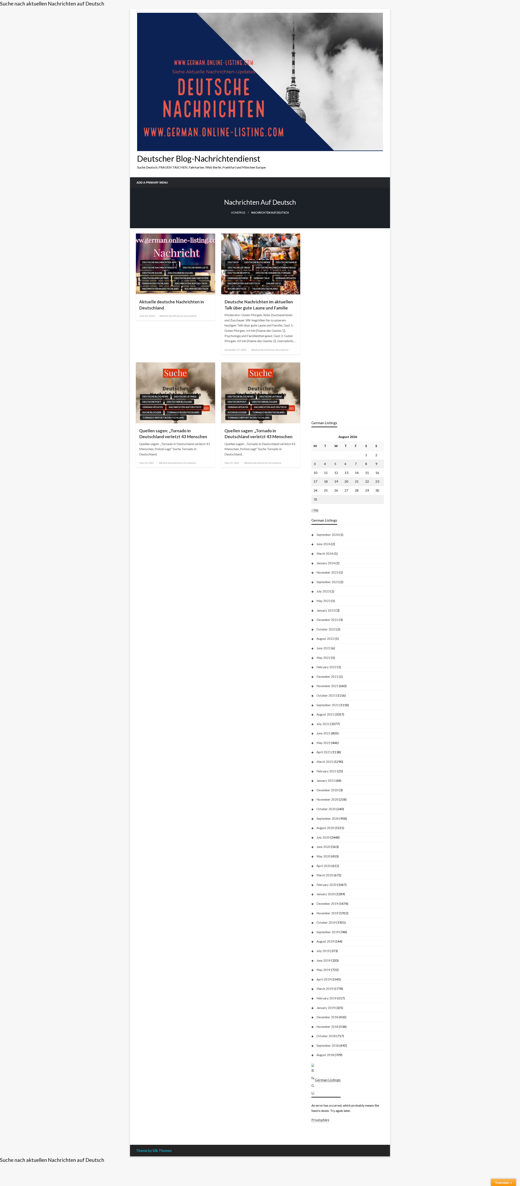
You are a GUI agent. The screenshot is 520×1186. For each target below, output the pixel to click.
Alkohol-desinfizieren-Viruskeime (178, 315)
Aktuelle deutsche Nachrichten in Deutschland (171, 304)
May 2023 (323, 601)
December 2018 (327, 1017)
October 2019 (326, 922)
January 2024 (325, 563)
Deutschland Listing (155, 278)
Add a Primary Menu (152, 182)
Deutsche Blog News (257, 262)
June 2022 (323, 648)
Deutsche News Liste (195, 267)
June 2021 (323, 733)
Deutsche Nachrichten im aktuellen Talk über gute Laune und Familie (258, 304)
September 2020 (327, 818)
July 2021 (323, 724)
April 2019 (323, 979)
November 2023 (327, 572)
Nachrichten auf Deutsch (191, 283)
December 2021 (327, 676)
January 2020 (325, 894)
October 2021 (326, 695)
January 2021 (325, 780)
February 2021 (326, 771)
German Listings (238, 278)
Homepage (238, 212)
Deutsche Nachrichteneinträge (276, 267)
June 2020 (323, 847)
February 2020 (326, 885)
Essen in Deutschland (155, 283)
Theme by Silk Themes (154, 1150)
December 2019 (327, 903)
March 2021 (324, 761)
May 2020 (323, 856)
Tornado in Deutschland (183, 412)
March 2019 (324, 988)
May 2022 (323, 657)
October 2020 (326, 809)
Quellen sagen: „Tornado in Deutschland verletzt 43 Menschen (173, 433)
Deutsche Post (151, 401)
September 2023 (327, 582)
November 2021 (327, 686)
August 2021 (325, 714)
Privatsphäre (320, 1120)
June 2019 (323, 960)
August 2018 (325, 1055)
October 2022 (326, 629)
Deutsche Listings (239, 267)
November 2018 (327, 1026)
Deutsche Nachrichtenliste (159, 267)
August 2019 (325, 941)
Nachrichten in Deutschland (160, 288)
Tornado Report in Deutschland (163, 417)
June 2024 (323, 544)
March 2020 (324, 875)
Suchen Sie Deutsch (196, 288)
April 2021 (323, 752)
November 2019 (327, 913)
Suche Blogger (151, 412)
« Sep (314, 510)
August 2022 (325, 638)
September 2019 (327, 932)
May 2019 (323, 970)
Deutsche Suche (152, 272)
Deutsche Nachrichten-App (159, 262)
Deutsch (233, 262)
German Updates (285, 278)
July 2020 (323, 837)
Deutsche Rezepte (239, 272)
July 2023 (323, 591)
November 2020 (327, 799)
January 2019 (325, 1008)
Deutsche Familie (286, 262)
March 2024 (324, 553)
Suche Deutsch (237, 288)
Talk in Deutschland (265, 288)
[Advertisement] (347, 264)
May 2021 (323, 743)
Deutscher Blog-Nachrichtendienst (198, 158)
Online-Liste (273, 283)
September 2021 (327, 705)
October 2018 (326, 1036)
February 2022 (326, 667)
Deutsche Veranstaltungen (273, 272)
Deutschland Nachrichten (191, 278)
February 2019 (326, 998)
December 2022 (327, 620)
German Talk (262, 278)
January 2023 (325, 610)
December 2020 (327, 790)
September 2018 (327, 1045)
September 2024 (327, 534)
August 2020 (325, 828)
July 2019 (323, 951)
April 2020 (323, 866)
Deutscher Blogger (180, 272)
